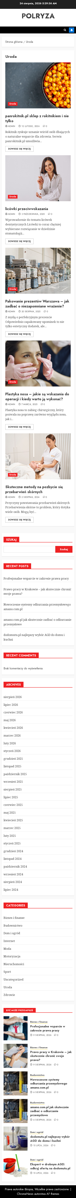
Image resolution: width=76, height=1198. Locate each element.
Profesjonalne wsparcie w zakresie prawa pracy (36, 578)
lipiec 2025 (11, 797)
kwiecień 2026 (13, 728)
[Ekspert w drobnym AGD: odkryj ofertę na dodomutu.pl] (16, 1166)
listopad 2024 (12, 859)
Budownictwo (13, 925)
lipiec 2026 (11, 705)
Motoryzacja (12, 956)
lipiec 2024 (11, 890)
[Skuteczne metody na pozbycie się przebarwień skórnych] (38, 456)
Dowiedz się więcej (19, 148)
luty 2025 (10, 836)
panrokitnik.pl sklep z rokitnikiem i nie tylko (37, 119)
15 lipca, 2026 (41, 1145)
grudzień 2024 (13, 851)
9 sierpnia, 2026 (42, 1035)
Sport (7, 972)
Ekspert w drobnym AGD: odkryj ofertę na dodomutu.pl (50, 1166)
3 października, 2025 (33, 214)
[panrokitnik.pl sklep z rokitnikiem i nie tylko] (38, 85)
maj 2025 (10, 813)
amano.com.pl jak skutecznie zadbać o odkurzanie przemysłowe (49, 1111)
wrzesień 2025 (13, 782)
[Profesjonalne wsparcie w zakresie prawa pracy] (16, 1028)
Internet (9, 941)
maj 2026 (10, 720)
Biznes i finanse (14, 918)
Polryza (38, 16)
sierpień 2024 (13, 882)
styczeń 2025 (12, 843)
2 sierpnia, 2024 (31, 497)
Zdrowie (9, 995)
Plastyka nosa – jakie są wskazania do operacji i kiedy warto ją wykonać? (37, 397)
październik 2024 (15, 866)
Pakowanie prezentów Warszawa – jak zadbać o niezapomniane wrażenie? (37, 304)
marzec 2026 (12, 735)
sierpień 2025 (13, 789)
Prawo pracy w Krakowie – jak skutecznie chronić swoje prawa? (51, 1056)
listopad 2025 (12, 766)
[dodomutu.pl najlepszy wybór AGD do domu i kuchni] (16, 1139)
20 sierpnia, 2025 (31, 311)
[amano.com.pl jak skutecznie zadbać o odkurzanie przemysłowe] (16, 1111)
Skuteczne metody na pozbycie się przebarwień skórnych (34, 489)
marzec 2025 (12, 828)
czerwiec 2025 (13, 805)
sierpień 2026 (13, 697)
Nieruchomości (14, 964)
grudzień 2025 (13, 759)
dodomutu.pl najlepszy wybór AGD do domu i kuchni (50, 1139)
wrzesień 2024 (13, 874)
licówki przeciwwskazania (26, 208)
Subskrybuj (71, 30)
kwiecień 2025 (13, 820)
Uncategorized (14, 979)
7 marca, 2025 (29, 404)
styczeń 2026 (12, 751)
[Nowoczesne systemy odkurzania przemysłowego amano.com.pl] (16, 1083)
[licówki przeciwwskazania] (38, 178)
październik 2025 (15, 774)
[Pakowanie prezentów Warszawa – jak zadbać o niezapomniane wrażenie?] (38, 271)
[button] (65, 30)
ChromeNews (25, 1194)
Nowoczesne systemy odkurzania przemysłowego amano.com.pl (48, 1084)
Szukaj (11, 540)
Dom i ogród (12, 933)
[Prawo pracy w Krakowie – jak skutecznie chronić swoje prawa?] (16, 1056)
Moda (7, 949)
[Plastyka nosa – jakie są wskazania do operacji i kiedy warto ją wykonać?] (38, 363)
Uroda (12, 103)
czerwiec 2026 (13, 712)
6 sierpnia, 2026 (42, 1092)
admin (11, 126)
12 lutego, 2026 (31, 126)
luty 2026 (10, 743)
